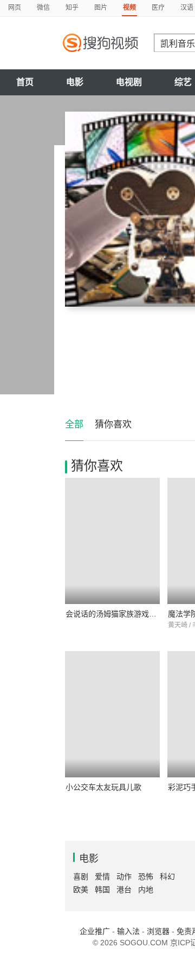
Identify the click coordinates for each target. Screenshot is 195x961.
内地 (145, 889)
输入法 (128, 931)
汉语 (186, 7)
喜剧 (80, 876)
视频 (129, 7)
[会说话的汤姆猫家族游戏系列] (112, 541)
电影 (74, 82)
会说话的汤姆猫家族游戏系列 (115, 613)
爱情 (102, 876)
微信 (43, 7)
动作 (124, 876)
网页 (14, 7)
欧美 (80, 889)
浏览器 (158, 931)
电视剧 (129, 82)
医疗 (158, 7)
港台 (124, 889)
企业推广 (95, 931)
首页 (25, 82)
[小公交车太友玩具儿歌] (112, 714)
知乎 (72, 7)
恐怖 (145, 876)
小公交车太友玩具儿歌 (103, 787)
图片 (100, 7)
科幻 (167, 876)
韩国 (102, 889)
